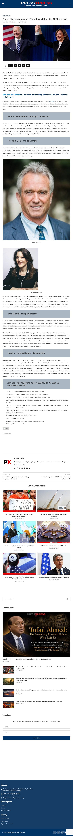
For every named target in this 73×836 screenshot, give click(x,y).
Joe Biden (51, 101)
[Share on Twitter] (19, 65)
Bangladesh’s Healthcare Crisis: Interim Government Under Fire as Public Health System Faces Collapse (42, 667)
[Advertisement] (36, 445)
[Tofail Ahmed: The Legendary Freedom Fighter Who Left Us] (36, 634)
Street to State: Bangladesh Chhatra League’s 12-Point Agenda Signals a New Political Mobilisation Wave (41, 679)
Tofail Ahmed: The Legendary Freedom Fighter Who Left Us (27, 659)
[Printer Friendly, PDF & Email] (6, 428)
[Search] (70, 4)
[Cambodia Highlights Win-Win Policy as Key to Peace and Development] (19, 532)
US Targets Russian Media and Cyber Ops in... (54, 577)
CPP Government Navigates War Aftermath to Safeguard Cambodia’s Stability (39, 701)
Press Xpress (12, 22)
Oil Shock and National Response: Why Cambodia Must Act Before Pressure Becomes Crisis (41, 690)
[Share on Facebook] (15, 65)
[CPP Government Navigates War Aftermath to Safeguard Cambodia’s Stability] (8, 704)
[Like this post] (11, 65)
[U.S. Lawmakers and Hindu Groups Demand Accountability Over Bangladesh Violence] (19, 501)
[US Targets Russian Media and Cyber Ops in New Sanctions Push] (53, 564)
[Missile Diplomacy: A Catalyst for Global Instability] (53, 501)
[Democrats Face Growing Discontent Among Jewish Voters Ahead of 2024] (19, 564)
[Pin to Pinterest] (23, 65)
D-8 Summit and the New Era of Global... (54, 545)
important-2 (7, 433)
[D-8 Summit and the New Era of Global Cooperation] (53, 532)
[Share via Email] (28, 65)
